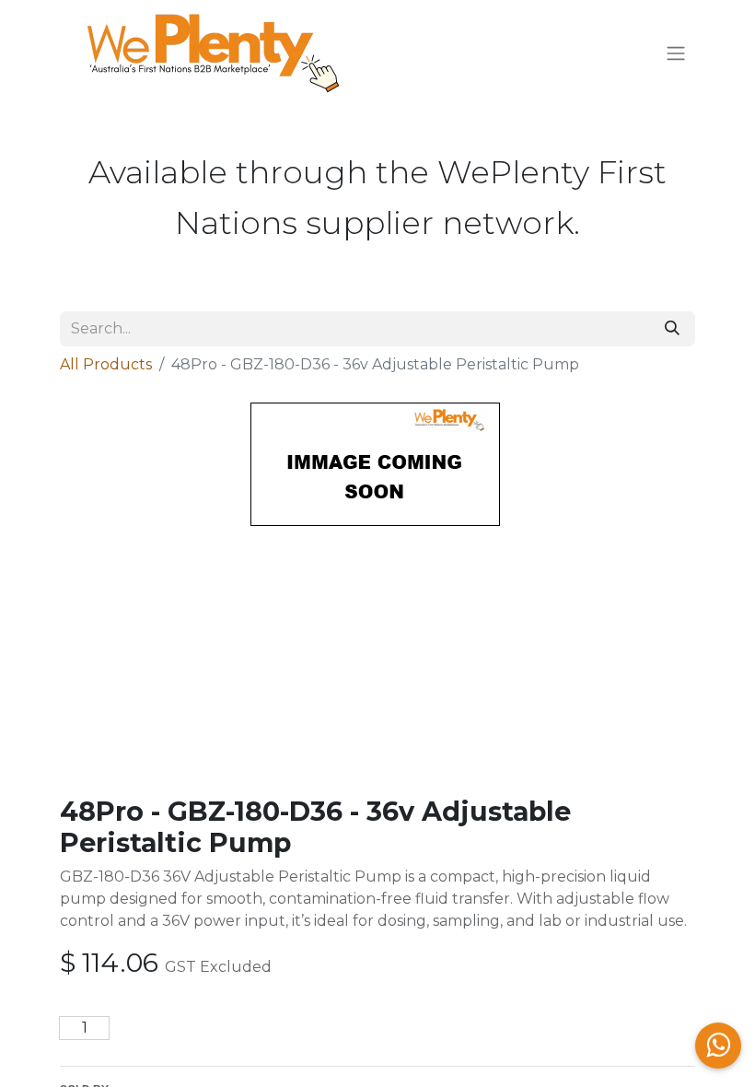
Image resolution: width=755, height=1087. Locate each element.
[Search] (672, 328)
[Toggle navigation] (675, 54)
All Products (106, 364)
